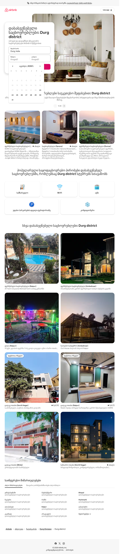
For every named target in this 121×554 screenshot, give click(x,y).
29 (36, 95)
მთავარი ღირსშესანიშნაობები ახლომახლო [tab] (43, 485)
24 (12, 95)
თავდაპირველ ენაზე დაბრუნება (79, 3)
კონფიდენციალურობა (55, 550)
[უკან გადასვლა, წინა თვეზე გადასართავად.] (12, 66)
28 (31, 95)
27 (26, 95)
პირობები (69, 550)
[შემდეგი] (64, 106)
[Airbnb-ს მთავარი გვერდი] (11, 10)
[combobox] (30, 51)
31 (12, 100)
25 (17, 95)
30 (40, 95)
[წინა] (55, 106)
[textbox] (19, 59)
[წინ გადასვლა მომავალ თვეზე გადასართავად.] (40, 66)
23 (40, 90)
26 (22, 95)
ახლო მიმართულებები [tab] (13, 485)
